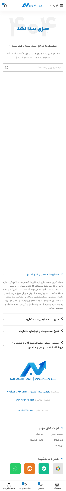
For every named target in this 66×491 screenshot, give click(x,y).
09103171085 (25, 411)
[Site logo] (33, 5)
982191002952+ (24, 400)
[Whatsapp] (15, 468)
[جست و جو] (7, 67)
